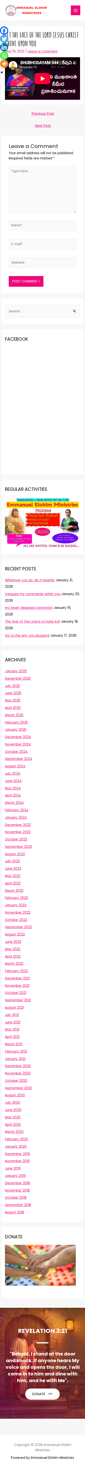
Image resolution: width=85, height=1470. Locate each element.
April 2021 (12, 1037)
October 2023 (16, 839)
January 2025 (15, 729)
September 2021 (18, 1000)
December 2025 (18, 678)
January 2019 (15, 1176)
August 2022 (15, 934)
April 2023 (13, 883)
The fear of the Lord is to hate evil (32, 621)
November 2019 (17, 1161)
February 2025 (16, 722)
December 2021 (17, 978)
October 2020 (16, 1081)
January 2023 (15, 905)
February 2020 (16, 1139)
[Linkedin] (4, 47)
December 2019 (17, 1154)
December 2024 (18, 737)
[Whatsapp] (4, 55)
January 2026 (16, 671)
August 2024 (15, 766)
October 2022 (16, 920)
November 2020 (18, 1073)
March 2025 (14, 715)
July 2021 (12, 1015)
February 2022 (16, 971)
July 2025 (12, 686)
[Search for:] (42, 311)
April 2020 (13, 1124)
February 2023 (16, 898)
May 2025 (12, 700)
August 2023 (15, 854)
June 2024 (13, 781)
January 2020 (16, 1146)
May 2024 (13, 788)
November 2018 (17, 1190)
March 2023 (14, 890)
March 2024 (14, 803)
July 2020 (12, 1102)
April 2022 (13, 956)
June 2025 (13, 693)
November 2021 (17, 985)
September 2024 (18, 759)
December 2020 (18, 1066)
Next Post (43, 125)
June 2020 (13, 1110)
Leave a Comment (43, 51)
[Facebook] (4, 30)
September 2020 (18, 1088)
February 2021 (16, 1051)
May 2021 (12, 1029)
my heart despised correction (29, 608)
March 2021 (13, 1044)
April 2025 (13, 708)
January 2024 (16, 817)
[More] (4, 64)
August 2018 (14, 1212)
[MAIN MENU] (76, 10)
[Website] (42, 264)
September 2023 (18, 847)
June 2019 (13, 1168)
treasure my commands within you (32, 594)
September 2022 (18, 927)
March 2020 (14, 1132)
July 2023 (12, 861)
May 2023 (12, 876)
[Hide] (2, 72)
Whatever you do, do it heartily (30, 580)
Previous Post (43, 113)
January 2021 (15, 1059)
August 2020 (15, 1095)
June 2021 (12, 1022)
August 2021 (14, 1007)
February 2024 (16, 810)
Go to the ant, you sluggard (27, 635)
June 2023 (13, 868)
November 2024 (18, 744)
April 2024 (13, 795)
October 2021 (15, 993)
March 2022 (14, 963)
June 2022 (13, 942)
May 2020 (13, 1117)
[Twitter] (4, 39)
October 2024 (16, 751)
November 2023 (17, 832)
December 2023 (18, 825)
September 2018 (18, 1205)
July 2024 (12, 773)
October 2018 (15, 1197)
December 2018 (17, 1183)
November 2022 (17, 912)
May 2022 (12, 949)
